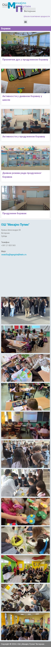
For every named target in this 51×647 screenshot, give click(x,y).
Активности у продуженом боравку (23, 136)
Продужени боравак (14, 213)
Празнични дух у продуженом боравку (25, 59)
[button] (26, 22)
